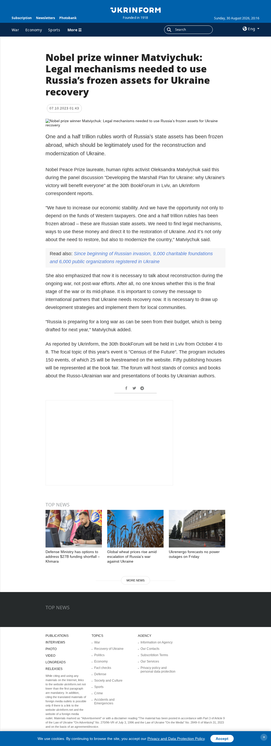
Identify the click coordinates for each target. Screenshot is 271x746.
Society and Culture (108, 680)
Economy (33, 29)
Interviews (55, 642)
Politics (99, 655)
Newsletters (45, 18)
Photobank (67, 18)
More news (135, 580)
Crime (98, 693)
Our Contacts (150, 649)
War (15, 29)
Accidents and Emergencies (104, 701)
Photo (51, 649)
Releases (54, 669)
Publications (57, 636)
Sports (54, 29)
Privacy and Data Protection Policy (176, 738)
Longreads (56, 662)
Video (50, 655)
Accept (222, 738)
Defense (100, 674)
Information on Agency (157, 642)
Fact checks (102, 668)
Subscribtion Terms (154, 655)
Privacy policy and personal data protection (158, 669)
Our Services (150, 661)
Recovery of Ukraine (109, 649)
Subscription (22, 18)
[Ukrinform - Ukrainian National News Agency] (135, 9)
